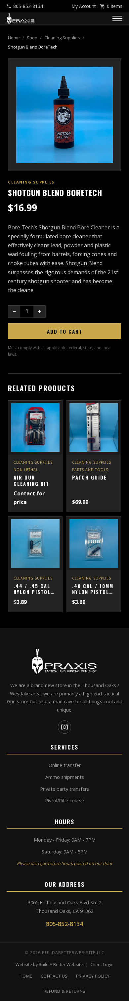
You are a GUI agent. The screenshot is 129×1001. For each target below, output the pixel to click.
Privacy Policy (93, 976)
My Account (84, 6)
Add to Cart (64, 331)
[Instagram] (64, 727)
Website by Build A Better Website (49, 964)
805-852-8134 (28, 6)
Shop (32, 38)
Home (14, 38)
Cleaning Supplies (62, 38)
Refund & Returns (65, 991)
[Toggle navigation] (117, 18)
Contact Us (54, 976)
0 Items (114, 6)
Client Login (102, 964)
